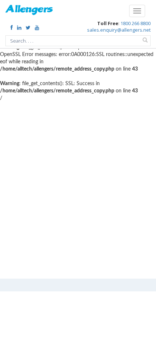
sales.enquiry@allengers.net (119, 30)
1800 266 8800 (135, 23)
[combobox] (78, 40)
